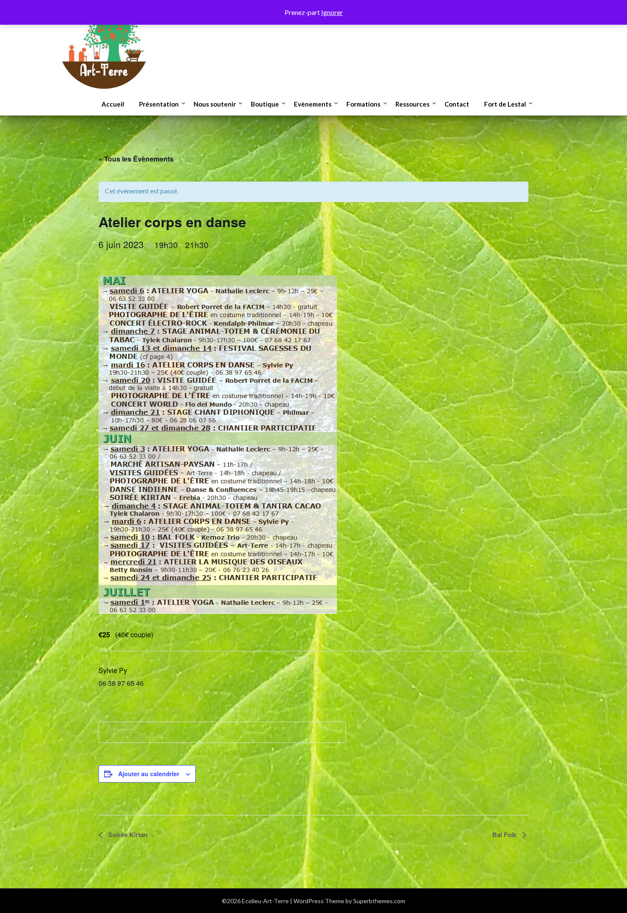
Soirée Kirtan (127, 834)
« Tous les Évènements (136, 159)
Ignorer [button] (332, 12)
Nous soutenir (215, 104)
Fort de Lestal (505, 104)
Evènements (312, 104)
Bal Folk (505, 834)
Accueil (113, 104)
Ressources (412, 104)
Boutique (265, 104)
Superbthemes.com (379, 900)
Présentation (159, 104)
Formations (363, 104)
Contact (456, 104)
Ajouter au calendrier (148, 773)
